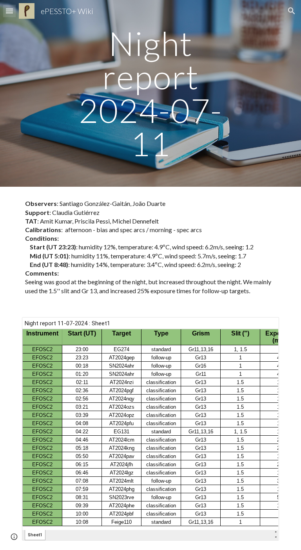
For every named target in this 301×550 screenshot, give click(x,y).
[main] (150, 93)
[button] (9, 11)
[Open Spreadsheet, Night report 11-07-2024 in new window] (264, 327)
